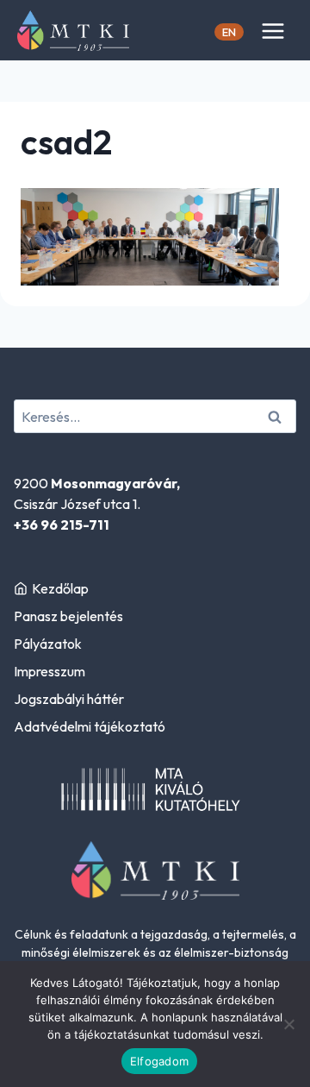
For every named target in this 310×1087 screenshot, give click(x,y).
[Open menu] (272, 30)
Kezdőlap (60, 588)
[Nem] (288, 1024)
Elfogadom (159, 1061)
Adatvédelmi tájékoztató (89, 726)
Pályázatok (48, 643)
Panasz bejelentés (68, 616)
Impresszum (49, 671)
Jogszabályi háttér (69, 698)
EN (229, 32)
